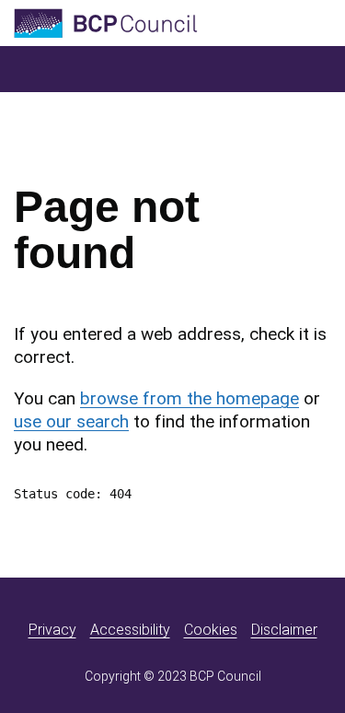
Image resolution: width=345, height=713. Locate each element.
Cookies (210, 629)
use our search (71, 421)
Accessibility (130, 629)
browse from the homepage (189, 398)
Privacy (52, 629)
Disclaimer (284, 629)
